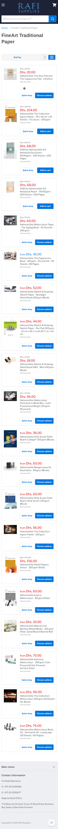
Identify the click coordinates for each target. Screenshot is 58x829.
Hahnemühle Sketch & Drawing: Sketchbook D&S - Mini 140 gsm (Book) (37, 367)
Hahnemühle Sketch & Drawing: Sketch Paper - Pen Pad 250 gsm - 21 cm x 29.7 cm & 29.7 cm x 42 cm (37, 329)
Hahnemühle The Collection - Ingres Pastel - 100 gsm (35, 533)
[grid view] (44, 57)
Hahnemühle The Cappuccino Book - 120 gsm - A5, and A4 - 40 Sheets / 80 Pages (37, 261)
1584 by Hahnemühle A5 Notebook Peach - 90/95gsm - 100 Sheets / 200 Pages (36, 191)
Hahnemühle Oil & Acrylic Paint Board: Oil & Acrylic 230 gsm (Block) (36, 501)
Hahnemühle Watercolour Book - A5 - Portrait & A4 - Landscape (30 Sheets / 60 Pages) (37, 732)
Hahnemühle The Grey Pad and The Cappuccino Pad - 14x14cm (36, 77)
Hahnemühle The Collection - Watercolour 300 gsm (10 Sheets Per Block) (37, 699)
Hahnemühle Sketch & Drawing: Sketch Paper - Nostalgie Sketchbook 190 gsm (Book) (36, 294)
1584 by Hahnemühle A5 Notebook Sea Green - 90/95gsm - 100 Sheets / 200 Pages (35, 154)
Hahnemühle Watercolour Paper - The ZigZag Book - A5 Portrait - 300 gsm (37, 227)
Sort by (17, 57)
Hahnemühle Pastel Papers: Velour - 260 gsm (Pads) (34, 566)
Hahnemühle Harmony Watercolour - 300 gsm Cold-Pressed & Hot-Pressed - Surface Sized (35, 664)
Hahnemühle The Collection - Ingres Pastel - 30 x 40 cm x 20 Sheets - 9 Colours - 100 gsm (36, 116)
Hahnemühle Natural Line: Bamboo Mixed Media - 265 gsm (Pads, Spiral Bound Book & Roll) (37, 629)
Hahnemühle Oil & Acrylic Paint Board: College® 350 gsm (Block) (37, 438)
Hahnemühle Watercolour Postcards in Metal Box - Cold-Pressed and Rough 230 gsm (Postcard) (35, 404)
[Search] (53, 18)
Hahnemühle (25, 82)
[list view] (51, 57)
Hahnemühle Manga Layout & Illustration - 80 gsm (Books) (35, 469)
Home (4, 28)
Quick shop (27, 95)
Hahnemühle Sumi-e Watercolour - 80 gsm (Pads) (35, 597)
